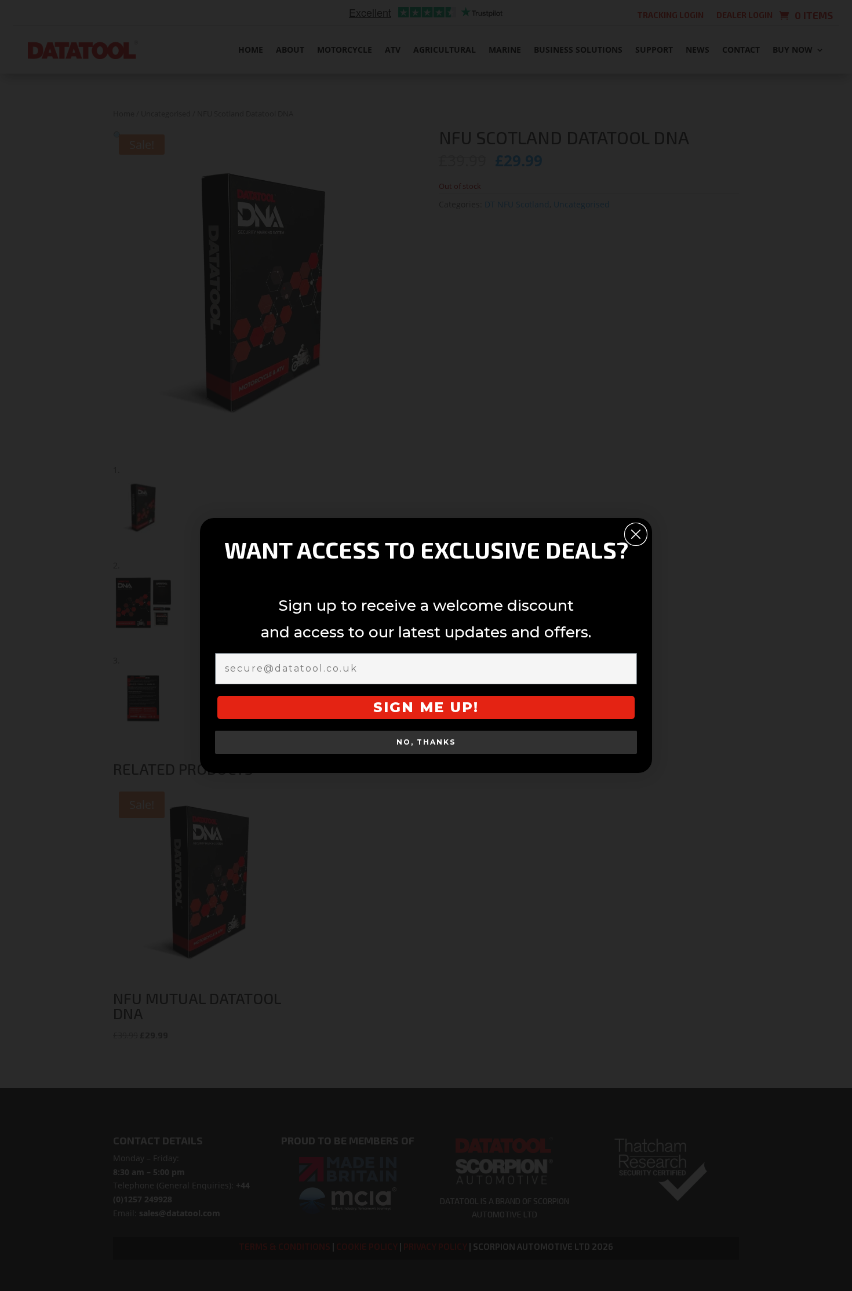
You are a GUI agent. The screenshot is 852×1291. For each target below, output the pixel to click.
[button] (561, 569)
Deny (426, 696)
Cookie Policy (395, 721)
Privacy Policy (451, 721)
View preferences (521, 696)
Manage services (323, 664)
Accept (330, 696)
